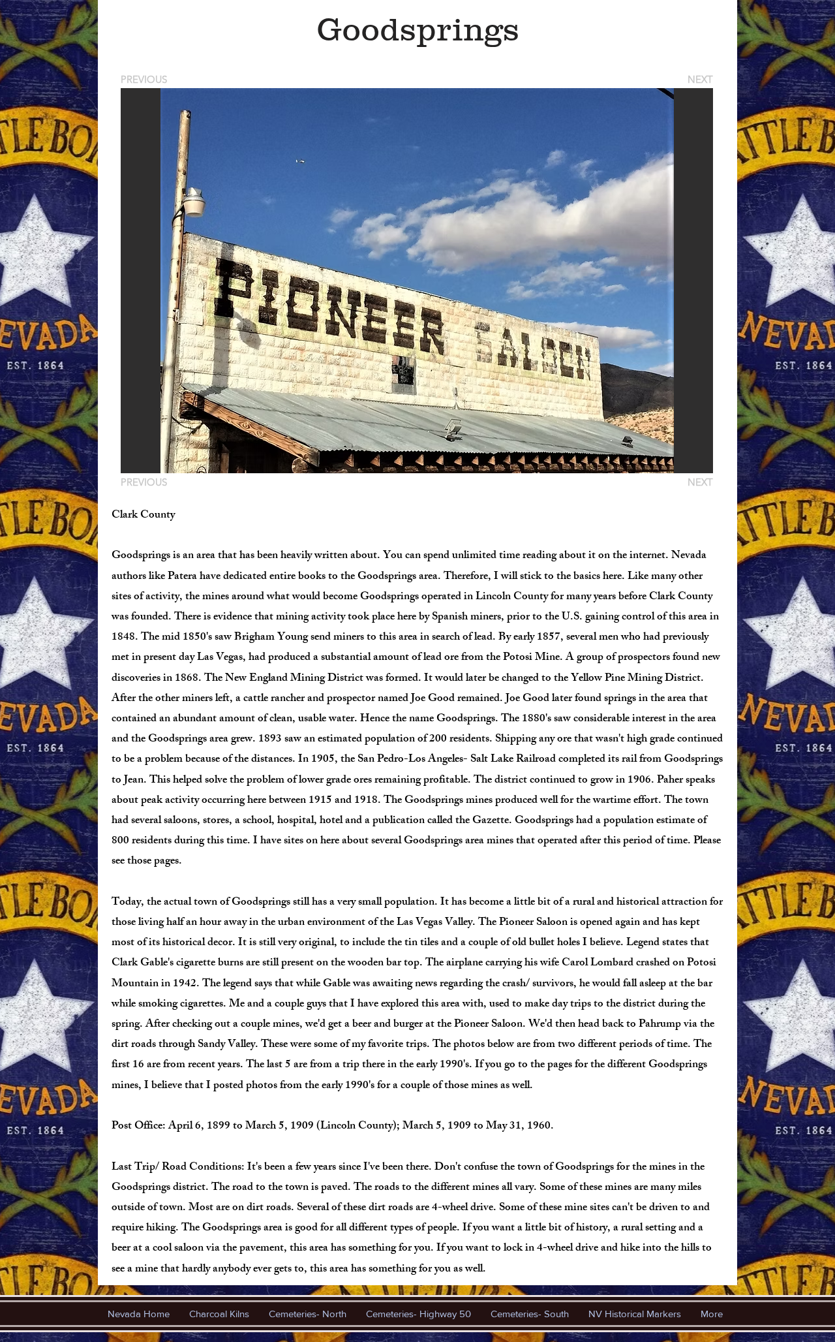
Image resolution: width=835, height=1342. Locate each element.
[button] (417, 280)
